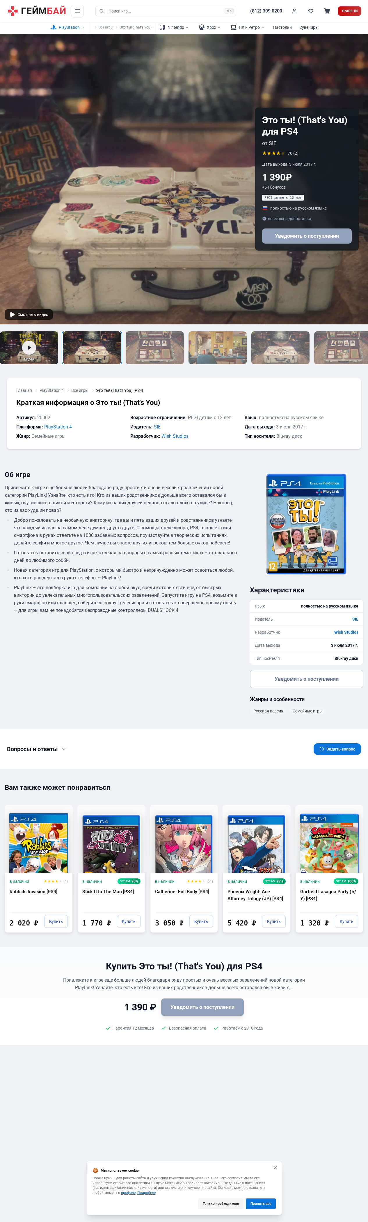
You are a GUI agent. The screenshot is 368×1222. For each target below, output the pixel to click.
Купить (56, 921)
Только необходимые (221, 1204)
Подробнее (146, 1193)
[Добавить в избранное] (62, 809)
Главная (24, 390)
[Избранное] (310, 11)
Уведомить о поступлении (307, 236)
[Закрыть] (275, 1168)
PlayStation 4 (52, 390)
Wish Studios (175, 436)
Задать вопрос (340, 749)
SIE (157, 427)
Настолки (282, 27)
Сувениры (309, 27)
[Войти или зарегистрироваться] (294, 11)
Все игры (106, 27)
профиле (128, 1193)
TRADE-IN (350, 11)
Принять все (260, 1204)
